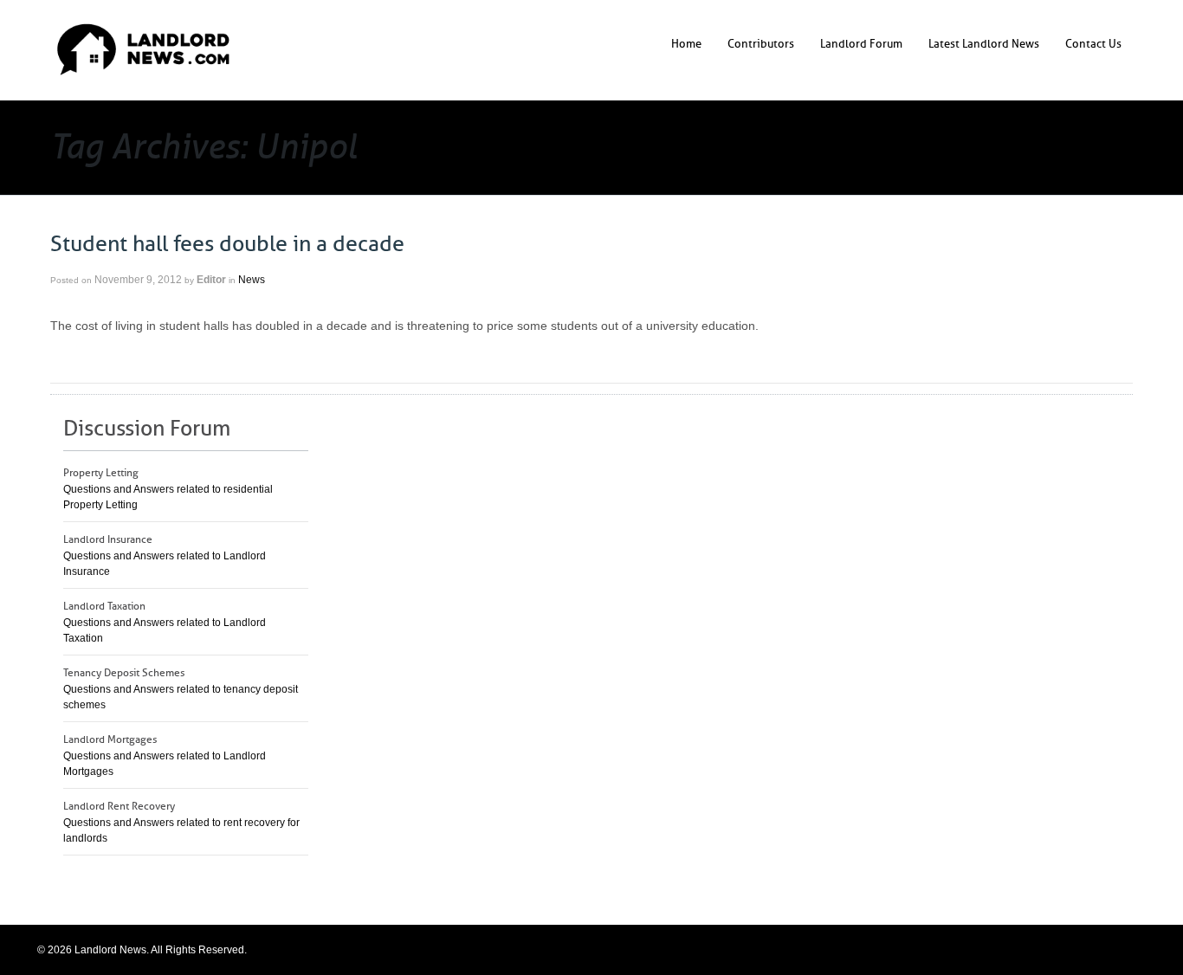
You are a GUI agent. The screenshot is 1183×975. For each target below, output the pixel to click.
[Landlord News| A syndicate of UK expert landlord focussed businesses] (143, 49)
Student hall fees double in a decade (227, 244)
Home (686, 43)
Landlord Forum (861, 43)
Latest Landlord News (983, 43)
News (251, 280)
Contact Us (1093, 43)
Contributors (760, 43)
